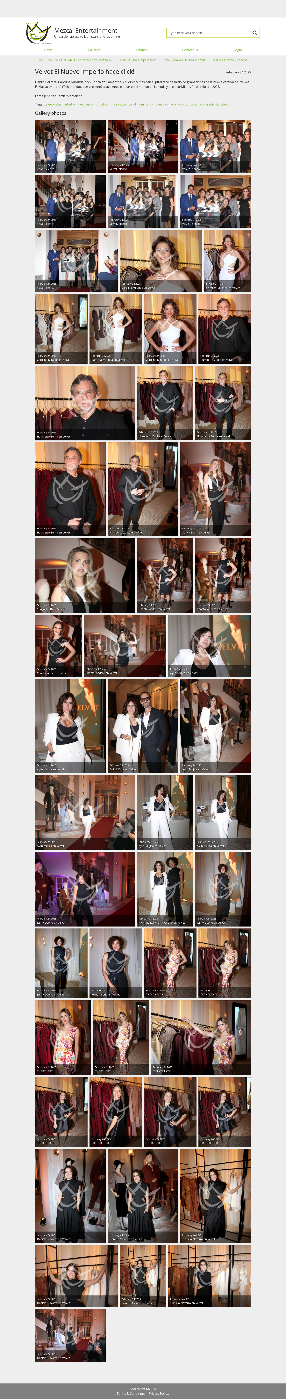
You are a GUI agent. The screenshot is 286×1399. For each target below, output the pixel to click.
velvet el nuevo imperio (80, 104)
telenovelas (53, 104)
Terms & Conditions (131, 1393)
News (48, 50)
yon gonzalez (188, 104)
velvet (104, 104)
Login (237, 50)
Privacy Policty (159, 1393)
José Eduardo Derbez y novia (184, 60)
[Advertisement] (143, 8)
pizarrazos (118, 104)
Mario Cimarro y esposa (229, 60)
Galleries (94, 50)
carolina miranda (141, 104)
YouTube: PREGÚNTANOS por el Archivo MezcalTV (76, 60)
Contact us (190, 50)
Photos (141, 50)
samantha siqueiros (214, 104)
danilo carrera (165, 104)
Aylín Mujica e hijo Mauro (138, 60)
